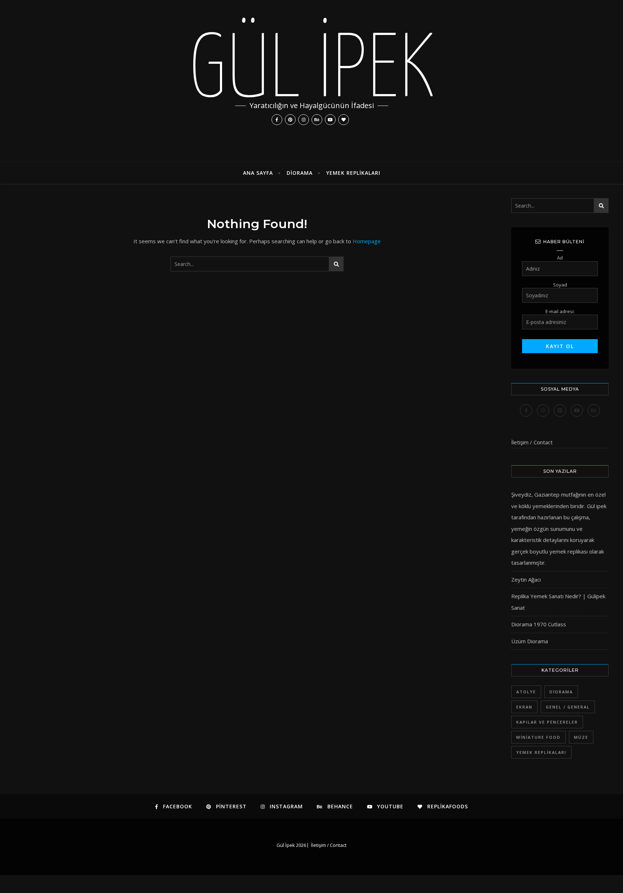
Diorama (300, 172)
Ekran (524, 707)
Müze (581, 737)
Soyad (560, 284)
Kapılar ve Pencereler (547, 722)
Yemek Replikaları (353, 172)
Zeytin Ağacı (526, 579)
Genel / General (568, 707)
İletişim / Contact (532, 442)
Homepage (367, 241)
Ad (560, 257)
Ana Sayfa (258, 172)
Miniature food (538, 737)
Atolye (526, 691)
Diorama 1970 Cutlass (538, 624)
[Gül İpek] (311, 81)
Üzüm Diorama (529, 641)
